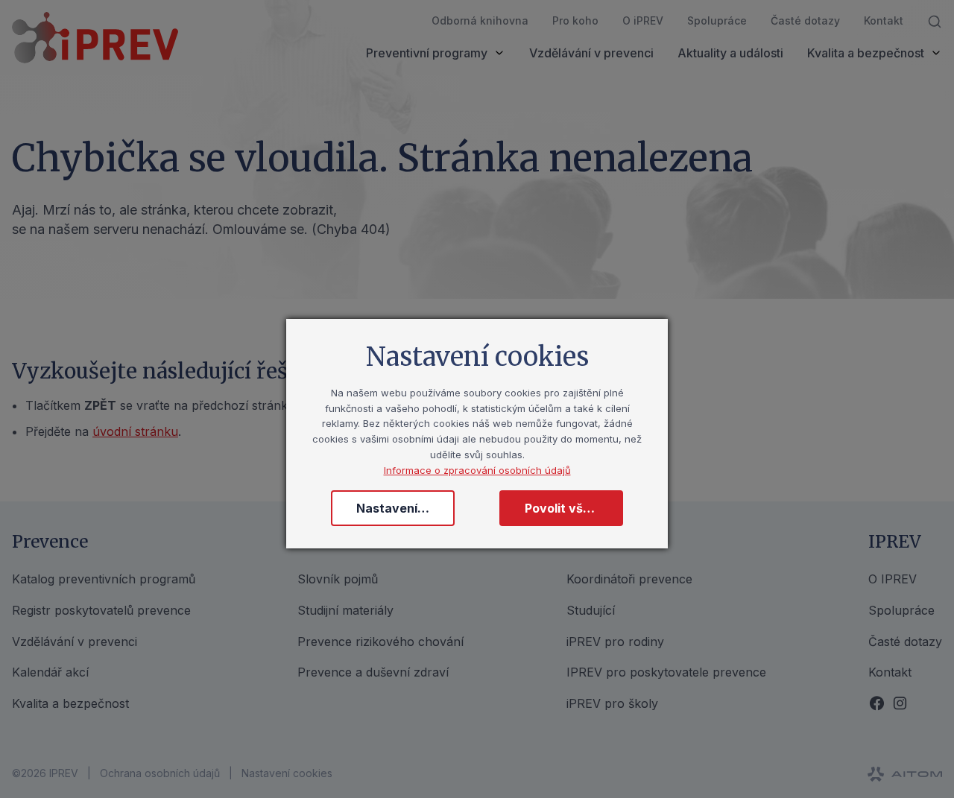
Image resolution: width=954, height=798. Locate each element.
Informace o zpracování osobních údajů (477, 470)
